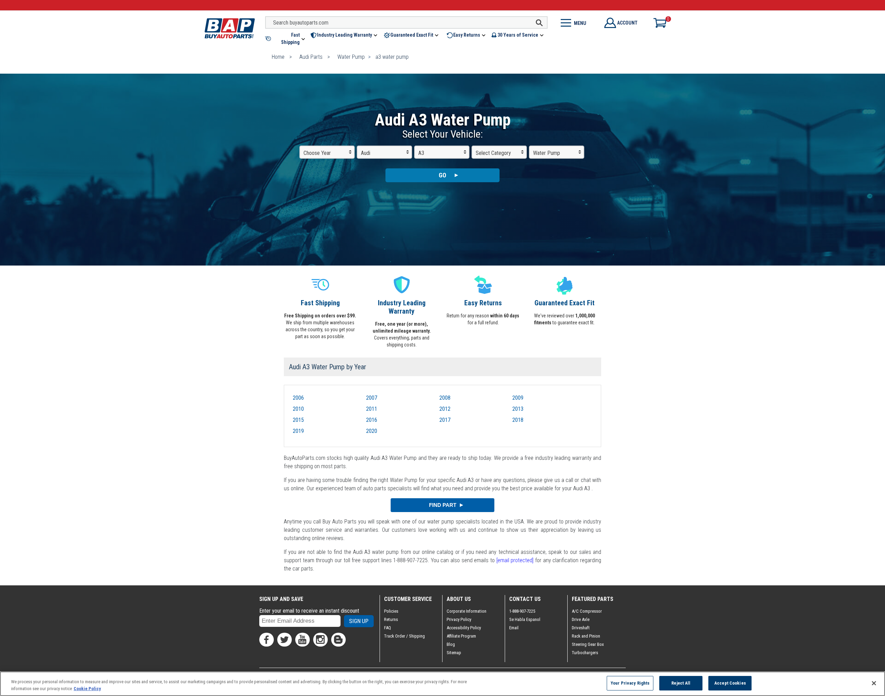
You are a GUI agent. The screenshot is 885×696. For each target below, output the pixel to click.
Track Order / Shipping (404, 636)
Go (442, 175)
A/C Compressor (587, 611)
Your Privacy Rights (630, 683)
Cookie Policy (87, 688)
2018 (517, 420)
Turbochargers (585, 652)
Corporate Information (466, 611)
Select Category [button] (493, 153)
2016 (371, 420)
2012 (444, 409)
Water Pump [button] (546, 153)
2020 (371, 431)
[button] (285, 38)
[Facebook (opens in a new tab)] (266, 640)
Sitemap (454, 652)
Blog (451, 644)
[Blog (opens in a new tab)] (338, 640)
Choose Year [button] (317, 153)
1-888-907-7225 (522, 611)
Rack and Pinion (586, 636)
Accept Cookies (730, 683)
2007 (371, 398)
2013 (517, 409)
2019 (298, 431)
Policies (391, 611)
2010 (298, 409)
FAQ (387, 627)
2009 (517, 398)
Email (514, 627)
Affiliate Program (461, 636)
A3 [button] (421, 153)
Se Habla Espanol (524, 619)
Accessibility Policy (464, 627)
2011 (371, 409)
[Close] (874, 683)
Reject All (680, 683)
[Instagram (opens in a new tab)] (320, 640)
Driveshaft (581, 627)
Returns (391, 619)
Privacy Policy (459, 619)
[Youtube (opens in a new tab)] (302, 640)
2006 (298, 398)
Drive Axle (580, 619)
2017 (444, 420)
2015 (298, 420)
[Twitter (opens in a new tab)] (284, 640)
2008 (444, 398)
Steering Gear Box (588, 644)
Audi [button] (365, 153)
